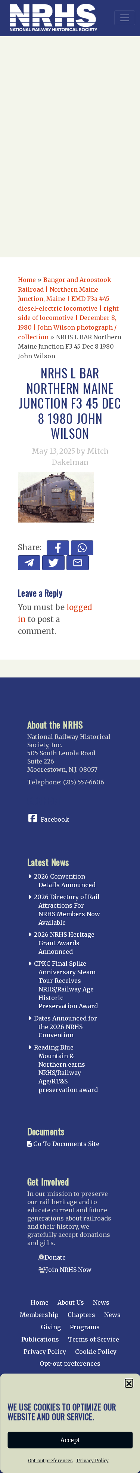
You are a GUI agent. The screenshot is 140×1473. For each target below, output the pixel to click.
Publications (40, 1339)
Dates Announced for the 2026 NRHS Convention (65, 1027)
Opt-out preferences (50, 1460)
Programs (85, 1327)
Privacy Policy (93, 1460)
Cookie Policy (95, 1351)
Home (27, 279)
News (101, 1302)
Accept (70, 1440)
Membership (39, 1314)
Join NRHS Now (68, 1269)
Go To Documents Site (65, 1143)
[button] (129, 1383)
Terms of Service (93, 1339)
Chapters (81, 1314)
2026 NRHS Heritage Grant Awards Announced (64, 943)
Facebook (55, 819)
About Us (70, 1302)
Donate (55, 1257)
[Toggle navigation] (124, 17)
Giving (51, 1327)
